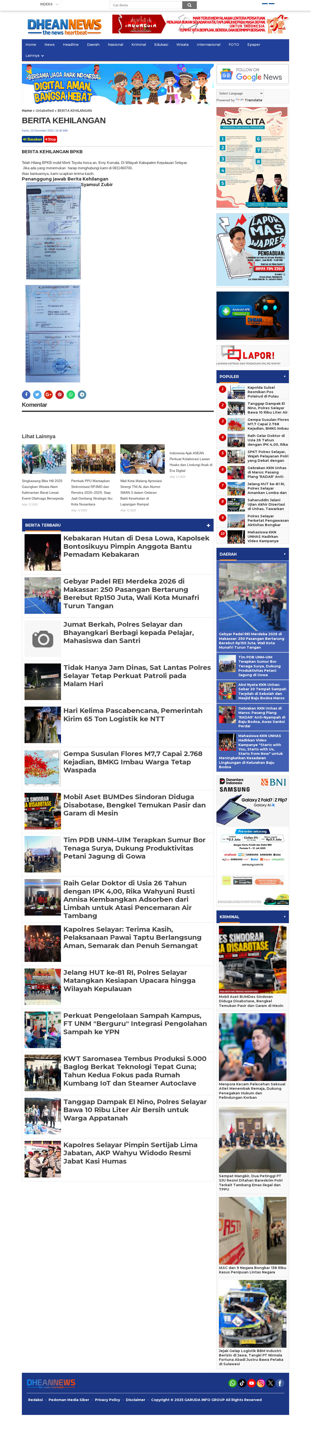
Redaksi (35, 1400)
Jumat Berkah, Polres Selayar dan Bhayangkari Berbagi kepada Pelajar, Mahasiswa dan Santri (128, 632)
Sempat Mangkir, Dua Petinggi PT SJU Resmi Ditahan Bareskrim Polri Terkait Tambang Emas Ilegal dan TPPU (251, 1183)
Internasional (208, 44)
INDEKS (46, 4)
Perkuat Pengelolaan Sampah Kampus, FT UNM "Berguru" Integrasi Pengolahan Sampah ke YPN (135, 1023)
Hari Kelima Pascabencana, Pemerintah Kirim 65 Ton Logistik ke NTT (133, 714)
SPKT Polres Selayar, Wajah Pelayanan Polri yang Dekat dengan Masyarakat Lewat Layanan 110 (268, 461)
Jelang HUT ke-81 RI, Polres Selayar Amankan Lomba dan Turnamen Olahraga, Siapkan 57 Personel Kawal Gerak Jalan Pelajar (251, 495)
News (49, 44)
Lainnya (32, 55)
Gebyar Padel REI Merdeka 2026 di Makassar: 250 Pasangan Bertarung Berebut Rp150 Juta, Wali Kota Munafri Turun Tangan (131, 593)
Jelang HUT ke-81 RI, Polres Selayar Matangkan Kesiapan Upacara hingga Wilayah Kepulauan (129, 980)
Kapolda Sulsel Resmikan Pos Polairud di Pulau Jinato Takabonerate (267, 394)
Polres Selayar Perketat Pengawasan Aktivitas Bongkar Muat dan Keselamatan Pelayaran (252, 527)
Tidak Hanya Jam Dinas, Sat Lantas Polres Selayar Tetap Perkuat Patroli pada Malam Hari (137, 675)
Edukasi (161, 44)
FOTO (234, 44)
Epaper (253, 44)
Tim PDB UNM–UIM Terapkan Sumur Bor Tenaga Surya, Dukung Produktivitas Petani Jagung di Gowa (134, 848)
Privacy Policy (107, 1400)
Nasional (115, 44)
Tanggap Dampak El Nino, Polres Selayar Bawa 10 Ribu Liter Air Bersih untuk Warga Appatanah (135, 1110)
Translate (253, 100)
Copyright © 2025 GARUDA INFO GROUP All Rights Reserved (206, 1400)
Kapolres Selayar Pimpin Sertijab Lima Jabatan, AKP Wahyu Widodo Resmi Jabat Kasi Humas (130, 1153)
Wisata (182, 44)
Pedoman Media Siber (69, 1400)
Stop (51, 139)
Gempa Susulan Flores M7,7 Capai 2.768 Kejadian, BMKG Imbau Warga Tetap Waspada (132, 761)
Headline (71, 44)
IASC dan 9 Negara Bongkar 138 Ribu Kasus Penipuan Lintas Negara (252, 1270)
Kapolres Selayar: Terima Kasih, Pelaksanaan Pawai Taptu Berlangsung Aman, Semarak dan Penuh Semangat (132, 937)
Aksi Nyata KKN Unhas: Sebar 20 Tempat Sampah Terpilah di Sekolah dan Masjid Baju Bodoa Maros (262, 691)
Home (31, 44)
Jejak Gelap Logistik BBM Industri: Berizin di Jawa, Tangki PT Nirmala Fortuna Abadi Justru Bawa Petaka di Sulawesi (251, 1357)
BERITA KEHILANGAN (64, 120)
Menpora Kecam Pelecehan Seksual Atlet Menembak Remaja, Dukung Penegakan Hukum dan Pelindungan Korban (252, 1091)
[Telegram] (82, 394)
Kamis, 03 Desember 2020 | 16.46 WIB (45, 130)
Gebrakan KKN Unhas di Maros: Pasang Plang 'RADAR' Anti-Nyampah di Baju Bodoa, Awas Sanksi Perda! (251, 479)
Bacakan (34, 139)
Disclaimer (135, 1400)
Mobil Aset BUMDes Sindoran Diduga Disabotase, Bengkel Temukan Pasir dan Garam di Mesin (134, 805)
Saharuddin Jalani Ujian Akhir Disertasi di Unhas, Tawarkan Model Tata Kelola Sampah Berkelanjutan (250, 511)
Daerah (93, 44)
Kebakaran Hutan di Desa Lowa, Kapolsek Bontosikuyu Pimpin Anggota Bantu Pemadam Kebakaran (136, 546)
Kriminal (138, 44)
